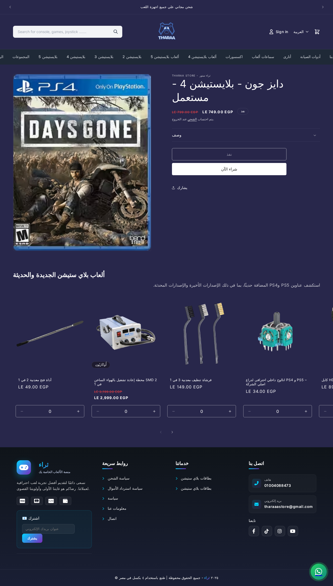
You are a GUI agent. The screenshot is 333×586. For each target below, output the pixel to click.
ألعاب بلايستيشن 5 (165, 56)
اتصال (111, 518)
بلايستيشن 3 (103, 56)
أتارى (287, 56)
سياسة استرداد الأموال (124, 488)
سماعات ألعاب (263, 56)
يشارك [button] (182, 187)
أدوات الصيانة (310, 56)
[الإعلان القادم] (323, 7)
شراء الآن (229, 169)
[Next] (172, 432)
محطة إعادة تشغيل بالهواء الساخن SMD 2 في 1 (125, 382)
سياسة (112, 498)
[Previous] (160, 432)
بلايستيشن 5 (48, 56)
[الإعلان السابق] (10, 7)
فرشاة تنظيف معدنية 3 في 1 (191, 380)
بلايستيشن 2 (132, 56)
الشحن (192, 119)
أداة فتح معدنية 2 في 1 (35, 380)
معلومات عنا (116, 508)
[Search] (115, 32)
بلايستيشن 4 (76, 56)
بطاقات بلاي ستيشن (196, 478)
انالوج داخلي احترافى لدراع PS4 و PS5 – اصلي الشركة (276, 382)
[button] (246, 135)
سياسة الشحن (118, 478)
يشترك (32, 538)
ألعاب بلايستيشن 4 (202, 56)
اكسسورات (234, 56)
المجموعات (20, 56)
